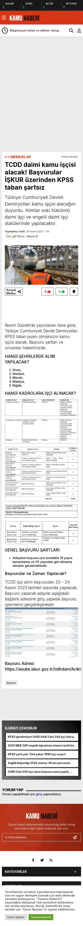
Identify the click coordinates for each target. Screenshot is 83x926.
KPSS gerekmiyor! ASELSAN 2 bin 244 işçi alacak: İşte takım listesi (42, 737)
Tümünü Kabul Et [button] (41, 917)
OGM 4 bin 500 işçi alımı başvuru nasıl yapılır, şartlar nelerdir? (39, 772)
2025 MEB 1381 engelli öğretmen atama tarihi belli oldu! (42, 746)
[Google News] (22, 236)
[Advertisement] (42, 50)
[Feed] (50, 860)
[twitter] (42, 860)
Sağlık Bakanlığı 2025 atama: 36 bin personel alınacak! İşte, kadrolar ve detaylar (39, 763)
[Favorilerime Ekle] (74, 291)
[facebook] (33, 860)
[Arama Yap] (69, 30)
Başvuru (11, 682)
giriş (39, 794)
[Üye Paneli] (77, 30)
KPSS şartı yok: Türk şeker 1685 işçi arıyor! (37, 754)
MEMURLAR (21, 157)
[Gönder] (76, 837)
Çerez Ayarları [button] (15, 917)
